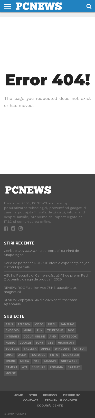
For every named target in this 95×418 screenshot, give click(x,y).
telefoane (55, 330)
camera (12, 367)
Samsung (67, 324)
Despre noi (72, 395)
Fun (39, 330)
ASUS (9, 324)
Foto (54, 355)
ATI (24, 367)
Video (39, 324)
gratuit (73, 367)
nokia (24, 361)
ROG (71, 330)
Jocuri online (34, 336)
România (56, 367)
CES (50, 342)
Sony (39, 342)
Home (18, 395)
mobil (27, 330)
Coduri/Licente (50, 405)
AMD (52, 336)
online (11, 361)
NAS (36, 361)
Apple (45, 348)
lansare (50, 361)
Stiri (33, 395)
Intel (52, 324)
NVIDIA (10, 342)
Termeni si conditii (61, 400)
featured (38, 355)
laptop (80, 348)
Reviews (50, 395)
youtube (12, 348)
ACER (22, 355)
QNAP (10, 355)
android (12, 330)
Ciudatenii (71, 355)
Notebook (69, 336)
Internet (12, 336)
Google (25, 342)
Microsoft (66, 342)
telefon (24, 324)
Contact (30, 400)
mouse (11, 373)
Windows (62, 348)
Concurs (38, 367)
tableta (30, 348)
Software (69, 361)
